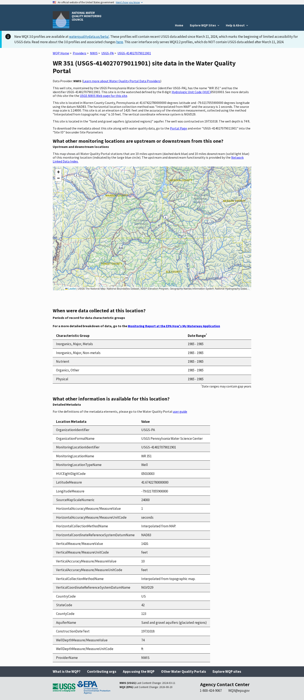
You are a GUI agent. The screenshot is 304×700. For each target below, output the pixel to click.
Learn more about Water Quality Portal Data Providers (121, 81)
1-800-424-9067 (211, 690)
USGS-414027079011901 (134, 53)
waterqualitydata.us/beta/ (89, 36)
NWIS (94, 53)
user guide (180, 411)
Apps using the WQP (138, 671)
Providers (79, 53)
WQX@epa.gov (239, 690)
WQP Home (61, 53)
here (119, 42)
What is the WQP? (66, 671)
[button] (58, 172)
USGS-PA (107, 53)
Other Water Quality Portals (183, 671)
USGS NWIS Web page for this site (103, 96)
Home (179, 25)
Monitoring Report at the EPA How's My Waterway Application (174, 326)
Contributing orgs (101, 671)
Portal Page (178, 128)
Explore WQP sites (227, 671)
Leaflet (72, 288)
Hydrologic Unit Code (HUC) (191, 92)
